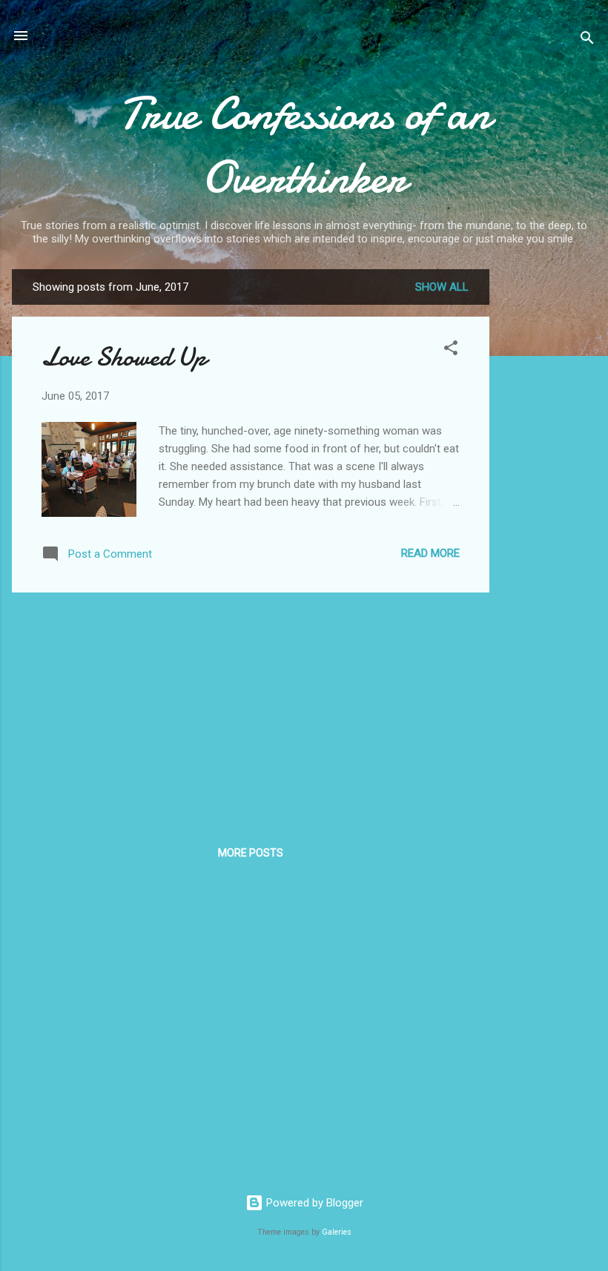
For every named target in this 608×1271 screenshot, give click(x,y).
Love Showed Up (124, 357)
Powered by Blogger (313, 1202)
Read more (430, 553)
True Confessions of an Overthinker (304, 145)
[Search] (587, 40)
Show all (442, 287)
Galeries (336, 1232)
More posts (250, 853)
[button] (451, 350)
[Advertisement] (548, 491)
